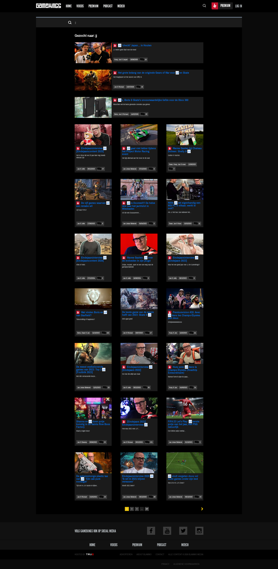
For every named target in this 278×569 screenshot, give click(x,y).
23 (105, 442)
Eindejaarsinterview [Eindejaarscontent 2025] (91, 150)
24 (195, 387)
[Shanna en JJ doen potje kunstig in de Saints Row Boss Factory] (93, 408)
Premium (93, 6)
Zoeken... (204, 6)
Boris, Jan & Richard (121, 114)
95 (149, 387)
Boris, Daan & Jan (83, 333)
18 (142, 87)
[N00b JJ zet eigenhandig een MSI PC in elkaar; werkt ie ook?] (184, 189)
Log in (238, 6)
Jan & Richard (119, 87)
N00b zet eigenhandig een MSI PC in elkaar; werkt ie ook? (184, 205)
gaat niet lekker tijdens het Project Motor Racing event (139, 151)
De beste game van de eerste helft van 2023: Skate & (138, 313)
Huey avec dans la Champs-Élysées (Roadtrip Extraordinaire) (182, 369)
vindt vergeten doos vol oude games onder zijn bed (183, 477)
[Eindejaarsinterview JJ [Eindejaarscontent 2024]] (93, 244)
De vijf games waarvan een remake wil (92, 204)
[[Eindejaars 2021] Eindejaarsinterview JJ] (139, 408)
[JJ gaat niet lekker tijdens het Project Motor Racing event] (139, 134)
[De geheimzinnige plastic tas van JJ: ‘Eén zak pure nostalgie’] (93, 462)
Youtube (167, 531)
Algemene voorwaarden (186, 564)
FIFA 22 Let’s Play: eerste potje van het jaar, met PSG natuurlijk (183, 424)
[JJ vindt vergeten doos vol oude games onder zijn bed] (184, 462)
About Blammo (144, 554)
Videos (80, 6)
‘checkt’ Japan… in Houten (135, 45)
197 (147, 509)
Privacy (165, 564)
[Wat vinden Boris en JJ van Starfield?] (93, 298)
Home (69, 6)
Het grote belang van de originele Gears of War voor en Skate (153, 72)
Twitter (183, 531)
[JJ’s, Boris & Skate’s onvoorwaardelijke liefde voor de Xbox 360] (93, 107)
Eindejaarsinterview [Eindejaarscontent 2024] (91, 259)
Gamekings (48, 6)
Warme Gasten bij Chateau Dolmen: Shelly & (185, 150)
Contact (160, 554)
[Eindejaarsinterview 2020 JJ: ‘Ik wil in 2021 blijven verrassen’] (139, 462)
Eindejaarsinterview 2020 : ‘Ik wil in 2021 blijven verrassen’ (138, 478)
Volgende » (201, 509)
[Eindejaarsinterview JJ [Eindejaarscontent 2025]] (93, 134)
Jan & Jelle (81, 169)
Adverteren (126, 554)
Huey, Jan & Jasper (121, 59)
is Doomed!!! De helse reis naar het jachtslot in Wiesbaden (138, 205)
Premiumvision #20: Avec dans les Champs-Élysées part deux (184, 315)
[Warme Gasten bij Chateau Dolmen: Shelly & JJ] (184, 134)
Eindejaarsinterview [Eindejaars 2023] (183, 259)
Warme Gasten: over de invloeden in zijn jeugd (137, 259)
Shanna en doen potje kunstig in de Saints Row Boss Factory (93, 424)
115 (108, 333)
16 (146, 59)
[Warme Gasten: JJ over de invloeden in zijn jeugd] (139, 244)
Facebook (151, 531)
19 (108, 387)
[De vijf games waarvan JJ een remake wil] (93, 189)
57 (103, 169)
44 (195, 333)
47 (151, 333)
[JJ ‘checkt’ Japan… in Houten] (93, 52)
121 (151, 442)
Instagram (199, 531)
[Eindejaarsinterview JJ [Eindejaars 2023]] (184, 244)
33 (200, 497)
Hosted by (80, 554)
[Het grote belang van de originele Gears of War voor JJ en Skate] (93, 80)
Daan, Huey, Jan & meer (177, 164)
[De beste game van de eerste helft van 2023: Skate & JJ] (139, 298)
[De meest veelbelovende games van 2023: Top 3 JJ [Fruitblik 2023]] (93, 353)
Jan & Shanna (82, 442)
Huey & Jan (173, 333)
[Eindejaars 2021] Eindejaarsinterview (134, 423)
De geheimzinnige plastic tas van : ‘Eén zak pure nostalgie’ (92, 478)
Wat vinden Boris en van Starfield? (91, 314)
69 (154, 497)
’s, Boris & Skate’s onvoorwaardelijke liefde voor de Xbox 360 (153, 100)
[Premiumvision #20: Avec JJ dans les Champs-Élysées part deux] (184, 298)
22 (146, 114)
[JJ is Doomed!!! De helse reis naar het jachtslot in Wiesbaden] (139, 189)
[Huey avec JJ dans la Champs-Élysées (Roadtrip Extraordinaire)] (184, 353)
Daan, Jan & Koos (175, 223)
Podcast (108, 6)
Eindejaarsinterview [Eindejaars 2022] (137, 368)
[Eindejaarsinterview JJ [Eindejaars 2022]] (139, 353)
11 (199, 223)
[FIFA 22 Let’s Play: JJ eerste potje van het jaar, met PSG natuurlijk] (184, 408)
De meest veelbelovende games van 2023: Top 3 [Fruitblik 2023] (90, 369)
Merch (121, 6)
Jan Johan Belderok (129, 169)
